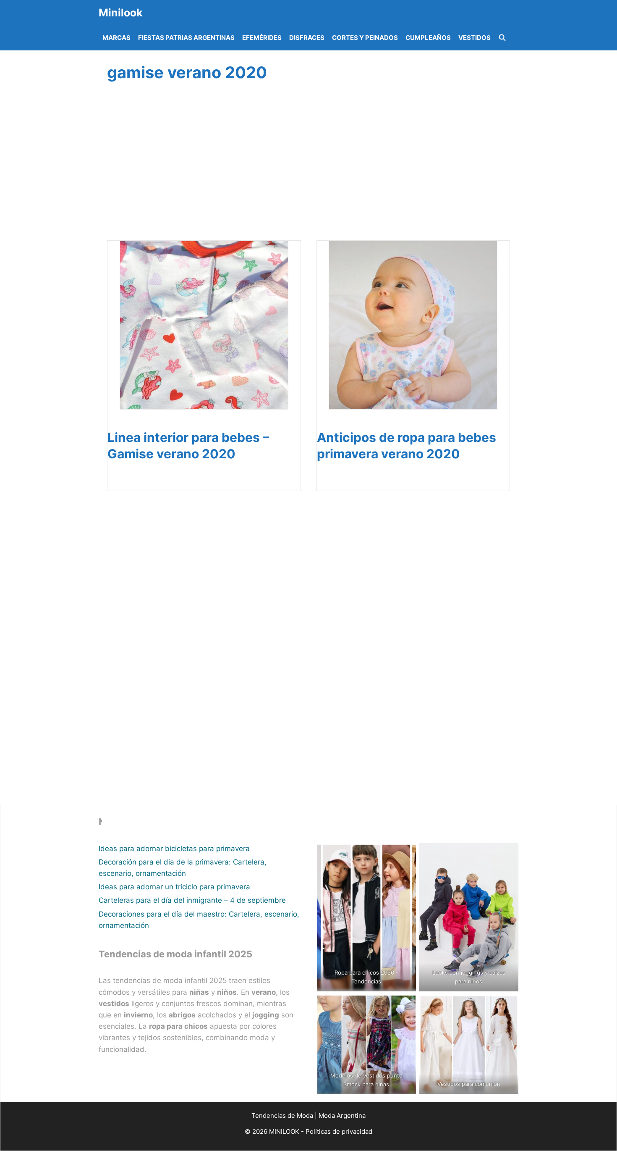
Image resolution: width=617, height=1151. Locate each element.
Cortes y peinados (365, 38)
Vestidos (474, 38)
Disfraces (306, 38)
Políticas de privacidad (339, 1131)
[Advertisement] (306, 171)
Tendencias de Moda (282, 1115)
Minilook (121, 12)
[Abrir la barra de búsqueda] (502, 37)
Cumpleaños (428, 38)
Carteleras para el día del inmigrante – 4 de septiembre (192, 900)
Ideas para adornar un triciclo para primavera (174, 887)
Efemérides (262, 38)
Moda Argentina (342, 1115)
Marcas (116, 38)
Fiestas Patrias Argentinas (186, 38)
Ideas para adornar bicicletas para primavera (174, 848)
